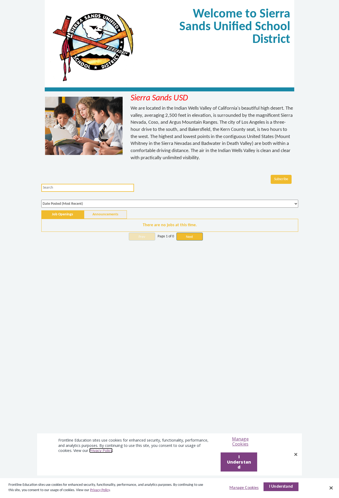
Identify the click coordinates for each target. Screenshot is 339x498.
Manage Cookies (243, 488)
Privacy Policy (100, 490)
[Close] (331, 488)
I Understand (281, 486)
